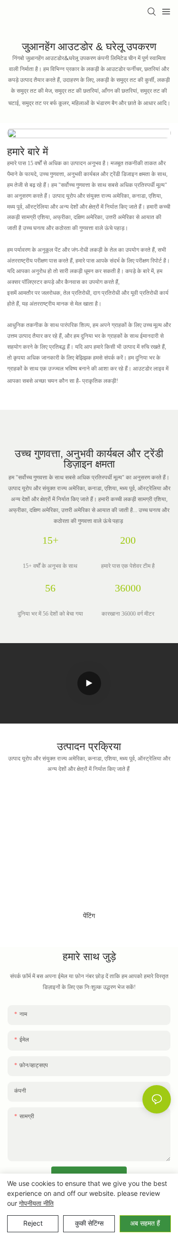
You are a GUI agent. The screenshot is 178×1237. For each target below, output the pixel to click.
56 (50, 589)
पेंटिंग (89, 916)
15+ (50, 541)
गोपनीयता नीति (36, 1203)
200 (128, 541)
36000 (128, 589)
